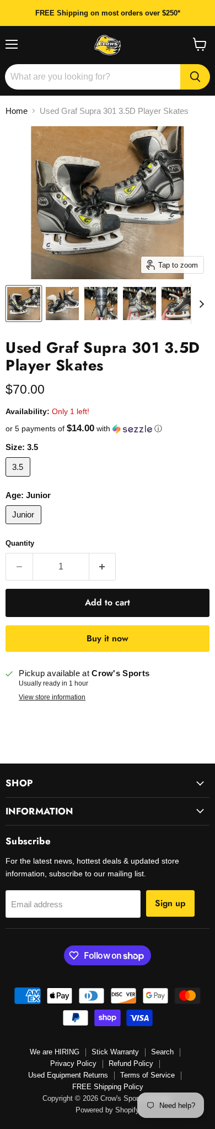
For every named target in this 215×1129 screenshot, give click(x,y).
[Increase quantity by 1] (102, 567)
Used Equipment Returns (68, 1075)
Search (162, 1052)
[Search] (195, 77)
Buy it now (107, 638)
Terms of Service (147, 1075)
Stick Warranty (115, 1052)
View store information (52, 697)
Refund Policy (131, 1063)
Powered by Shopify (107, 1110)
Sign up (170, 903)
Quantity (20, 543)
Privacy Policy (73, 1063)
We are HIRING (54, 1052)
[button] (107, 429)
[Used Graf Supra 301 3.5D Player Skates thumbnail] (23, 303)
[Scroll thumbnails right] (199, 304)
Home (17, 111)
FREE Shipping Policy (107, 1087)
